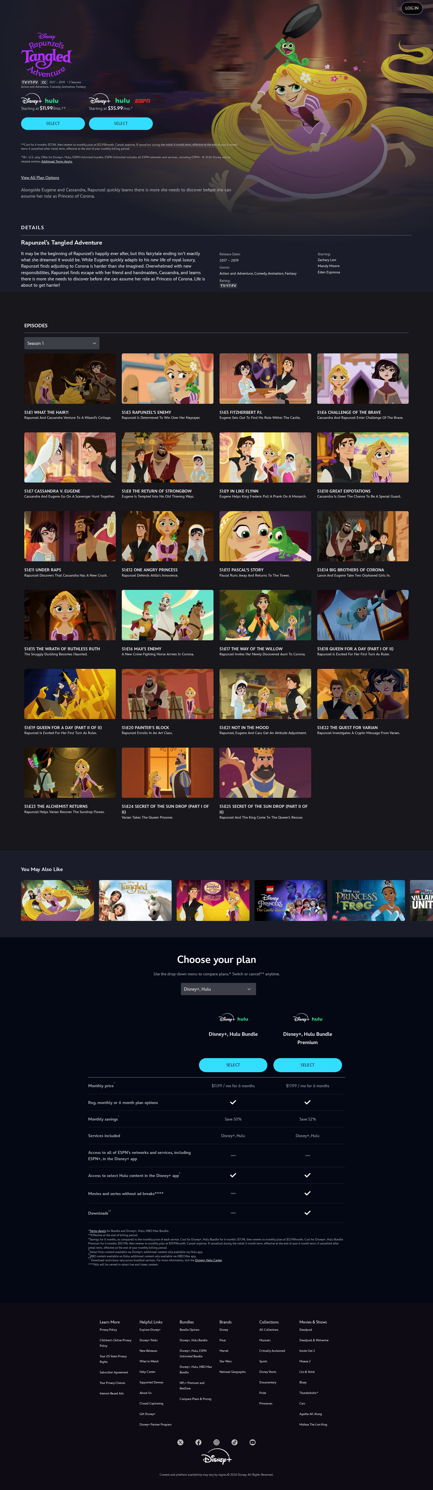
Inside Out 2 (307, 1351)
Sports (263, 1361)
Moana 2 (304, 1361)
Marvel (224, 1351)
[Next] (423, 899)
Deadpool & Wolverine (314, 1340)
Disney (224, 1329)
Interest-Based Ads (112, 1393)
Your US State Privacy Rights (113, 1359)
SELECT (53, 123)
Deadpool (305, 1329)
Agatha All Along (310, 1414)
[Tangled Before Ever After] (57, 900)
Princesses (265, 1403)
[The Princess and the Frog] (368, 900)
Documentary (267, 1382)
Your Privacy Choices (112, 1383)
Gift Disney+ (147, 1414)
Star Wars (226, 1361)
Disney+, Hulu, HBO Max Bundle (196, 1369)
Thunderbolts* (308, 1393)
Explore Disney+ (150, 1329)
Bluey (302, 1382)
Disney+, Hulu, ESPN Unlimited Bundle (193, 1353)
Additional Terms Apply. (56, 161)
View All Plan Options (40, 177)
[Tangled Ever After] (135, 900)
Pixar (223, 1340)
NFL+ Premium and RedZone (192, 1385)
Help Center (147, 1372)
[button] (156, 1322)
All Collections (268, 1329)
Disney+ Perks (149, 1340)
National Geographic (233, 1372)
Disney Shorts (267, 1372)
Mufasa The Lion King (313, 1424)
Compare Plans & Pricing (195, 1399)
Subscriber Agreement (114, 1372)
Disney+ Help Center (208, 1260)
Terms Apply (98, 1231)
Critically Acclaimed (272, 1351)
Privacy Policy (108, 1329)
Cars (302, 1403)
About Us (146, 1393)
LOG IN (411, 8)
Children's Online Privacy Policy (115, 1343)
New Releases (148, 1351)
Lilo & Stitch (307, 1372)
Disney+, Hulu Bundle (193, 1340)
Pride (262, 1393)
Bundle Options (189, 1329)
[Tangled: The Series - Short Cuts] (213, 900)
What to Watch (149, 1361)
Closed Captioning (151, 1403)
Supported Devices (151, 1382)
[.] (180, 1442)
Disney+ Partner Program (156, 1424)
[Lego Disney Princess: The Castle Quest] (291, 900)
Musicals (265, 1340)
